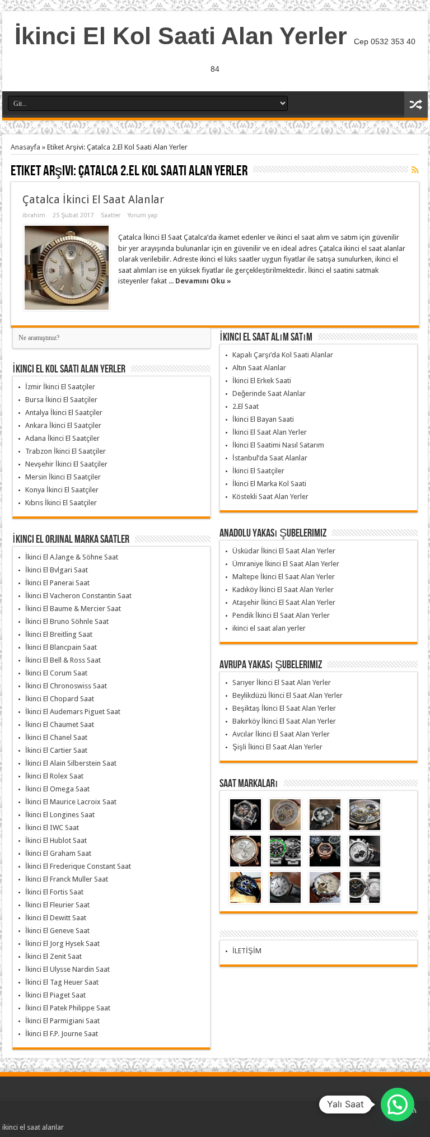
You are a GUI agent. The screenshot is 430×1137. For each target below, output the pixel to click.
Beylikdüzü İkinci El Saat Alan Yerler (287, 695)
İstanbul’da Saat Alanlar (269, 458)
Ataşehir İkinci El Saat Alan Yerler (283, 602)
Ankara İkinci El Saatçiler (63, 425)
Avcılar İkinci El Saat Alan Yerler (281, 734)
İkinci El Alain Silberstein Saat (70, 763)
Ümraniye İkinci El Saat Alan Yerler (285, 564)
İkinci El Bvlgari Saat (56, 570)
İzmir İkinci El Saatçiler (60, 387)
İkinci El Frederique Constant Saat (78, 866)
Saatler (110, 215)
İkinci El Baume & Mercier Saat (73, 608)
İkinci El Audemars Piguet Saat (72, 711)
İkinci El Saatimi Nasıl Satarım (278, 445)
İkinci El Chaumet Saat (59, 724)
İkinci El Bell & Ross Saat (63, 660)
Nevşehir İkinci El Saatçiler (66, 464)
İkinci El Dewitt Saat (55, 918)
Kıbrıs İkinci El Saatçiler (61, 502)
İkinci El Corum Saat (56, 673)
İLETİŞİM (246, 951)
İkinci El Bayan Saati (263, 419)
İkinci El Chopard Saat (59, 699)
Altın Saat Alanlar (259, 368)
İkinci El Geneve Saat (57, 930)
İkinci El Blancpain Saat (61, 647)
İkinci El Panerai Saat (57, 583)
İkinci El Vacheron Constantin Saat (78, 595)
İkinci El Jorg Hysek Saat (62, 943)
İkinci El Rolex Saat (54, 776)
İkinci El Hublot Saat (56, 840)
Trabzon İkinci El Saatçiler (65, 451)
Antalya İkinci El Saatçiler (63, 412)
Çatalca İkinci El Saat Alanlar (93, 199)
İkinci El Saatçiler (258, 471)
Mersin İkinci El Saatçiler (63, 477)
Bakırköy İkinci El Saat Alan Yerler (284, 721)
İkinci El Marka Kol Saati (269, 483)
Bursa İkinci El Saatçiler (61, 399)
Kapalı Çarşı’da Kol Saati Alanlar (282, 355)
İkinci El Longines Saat (60, 814)
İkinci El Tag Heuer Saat (62, 982)
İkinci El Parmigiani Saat (62, 1021)
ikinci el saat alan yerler (269, 628)
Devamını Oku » (203, 281)
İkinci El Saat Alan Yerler (269, 432)
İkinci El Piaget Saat (55, 995)
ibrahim (33, 215)
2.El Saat (245, 406)
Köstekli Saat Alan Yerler (270, 496)
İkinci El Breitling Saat (58, 634)
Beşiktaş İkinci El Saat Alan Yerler (284, 708)
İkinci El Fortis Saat (54, 892)
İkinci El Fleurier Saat (57, 905)
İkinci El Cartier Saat (56, 750)
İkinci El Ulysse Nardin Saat (67, 969)
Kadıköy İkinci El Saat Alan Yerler (283, 589)
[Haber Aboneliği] (414, 169)
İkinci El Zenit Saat (53, 956)
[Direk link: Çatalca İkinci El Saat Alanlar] (67, 268)
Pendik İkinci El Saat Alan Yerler (281, 615)
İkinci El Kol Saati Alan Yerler (181, 35)
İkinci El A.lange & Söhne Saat (71, 557)
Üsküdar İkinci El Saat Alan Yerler (283, 551)
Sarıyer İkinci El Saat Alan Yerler (281, 682)
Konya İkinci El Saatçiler (62, 490)
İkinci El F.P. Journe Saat (61, 1033)
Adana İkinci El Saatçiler (62, 438)
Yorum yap (143, 215)
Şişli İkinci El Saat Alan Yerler (277, 747)
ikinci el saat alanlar (33, 1127)
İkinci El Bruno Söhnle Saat (67, 621)
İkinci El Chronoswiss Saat (66, 686)
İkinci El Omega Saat (57, 789)
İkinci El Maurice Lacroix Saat (70, 802)
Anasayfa (25, 147)
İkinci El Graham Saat (58, 853)
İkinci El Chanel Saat (56, 737)
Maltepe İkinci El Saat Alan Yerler (283, 576)
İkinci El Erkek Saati (261, 380)
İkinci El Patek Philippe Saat (67, 1008)
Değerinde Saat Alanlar (269, 393)
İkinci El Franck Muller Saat (66, 879)
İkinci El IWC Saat (52, 827)
